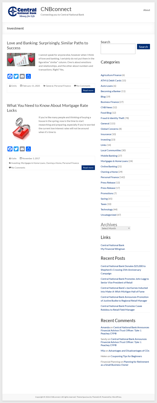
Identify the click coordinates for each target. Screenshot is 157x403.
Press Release (108, 182)
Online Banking (109, 166)
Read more (88, 90)
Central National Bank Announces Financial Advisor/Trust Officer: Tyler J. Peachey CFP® (125, 330)
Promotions (107, 193)
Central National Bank (112, 245)
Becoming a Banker (111, 91)
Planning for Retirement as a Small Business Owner (125, 363)
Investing (15, 163)
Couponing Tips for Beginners (126, 356)
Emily (14, 85)
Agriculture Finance (111, 75)
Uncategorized (108, 214)
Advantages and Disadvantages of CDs (129, 350)
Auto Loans (107, 85)
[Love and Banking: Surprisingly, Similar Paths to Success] (21, 54)
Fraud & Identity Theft (112, 118)
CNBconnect (56, 9)
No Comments (83, 85)
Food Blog (106, 112)
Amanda (105, 327)
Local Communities (111, 150)
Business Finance (110, 101)
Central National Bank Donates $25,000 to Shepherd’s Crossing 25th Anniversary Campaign (123, 270)
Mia (103, 350)
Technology (107, 209)
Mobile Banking (109, 155)
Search (105, 42)
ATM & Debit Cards (111, 80)
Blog (103, 96)
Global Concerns (109, 128)
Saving (104, 198)
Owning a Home (53, 163)
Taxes (104, 203)
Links (103, 144)
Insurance (106, 134)
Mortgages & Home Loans (33, 163)
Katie (13, 158)
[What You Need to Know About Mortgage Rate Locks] (21, 116)
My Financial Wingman (113, 248)
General (49, 85)
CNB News (106, 107)
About (146, 9)
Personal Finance (62, 85)
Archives (109, 224)
